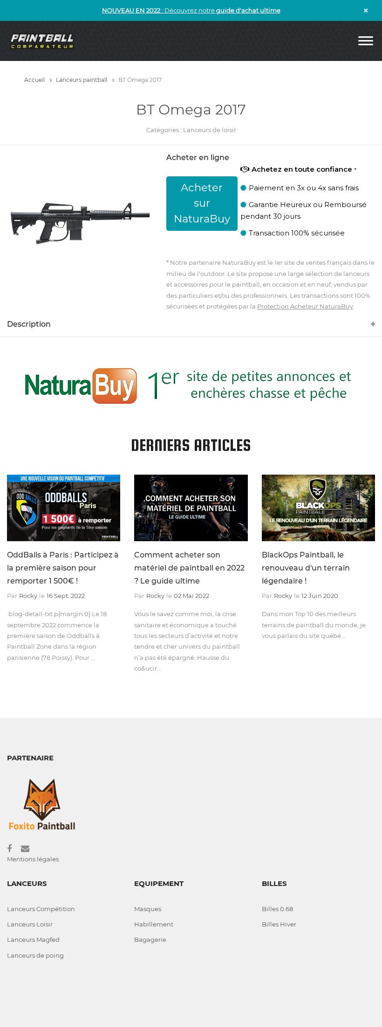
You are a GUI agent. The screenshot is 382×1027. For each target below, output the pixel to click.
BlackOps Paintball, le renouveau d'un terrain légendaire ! (306, 567)
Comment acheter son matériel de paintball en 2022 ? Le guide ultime (189, 567)
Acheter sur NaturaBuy (202, 203)
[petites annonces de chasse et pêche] (191, 385)
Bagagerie (150, 939)
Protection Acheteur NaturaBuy (305, 306)
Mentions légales (33, 859)
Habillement (153, 924)
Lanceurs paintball (82, 79)
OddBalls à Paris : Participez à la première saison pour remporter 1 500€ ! (63, 567)
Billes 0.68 (277, 909)
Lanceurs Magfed (33, 939)
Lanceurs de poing (35, 955)
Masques (147, 909)
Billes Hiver (279, 924)
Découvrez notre (191, 10)
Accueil (35, 79)
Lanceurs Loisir (30, 924)
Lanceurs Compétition (41, 909)
